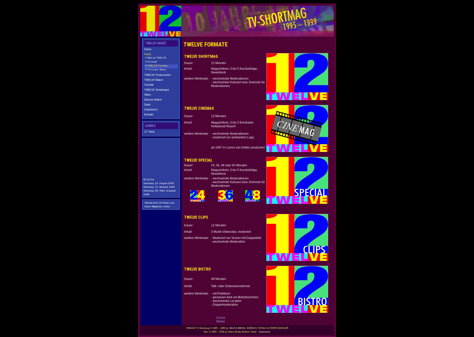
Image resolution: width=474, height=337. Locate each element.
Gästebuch (151, 109)
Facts (147, 54)
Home (147, 49)
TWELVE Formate (157, 65)
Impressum (264, 332)
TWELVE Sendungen (156, 89)
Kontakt (148, 114)
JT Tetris (149, 131)
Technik (149, 84)
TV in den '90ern (156, 69)
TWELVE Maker (153, 79)
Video (147, 94)
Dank (147, 104)
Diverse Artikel (152, 99)
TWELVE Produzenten (157, 74)
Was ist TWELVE (156, 58)
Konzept (152, 62)
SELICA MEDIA (237, 328)
